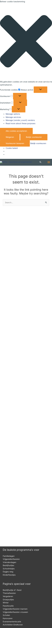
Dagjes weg (8, 572)
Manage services (13, 117)
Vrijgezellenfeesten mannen (15, 609)
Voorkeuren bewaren (15, 143)
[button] (26, 41)
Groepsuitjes (8, 599)
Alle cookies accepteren (16, 131)
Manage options (13, 114)
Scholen (6, 615)
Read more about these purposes (20, 123)
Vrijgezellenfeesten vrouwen (15, 612)
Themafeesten (9, 593)
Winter (6, 603)
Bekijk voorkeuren (34, 137)
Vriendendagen (9, 562)
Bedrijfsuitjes (8, 565)
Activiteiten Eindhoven (13, 625)
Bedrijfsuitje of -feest (12, 590)
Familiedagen (9, 556)
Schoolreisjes (9, 568)
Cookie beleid (12, 148)
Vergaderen (8, 596)
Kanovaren (7, 618)
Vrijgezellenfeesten (11, 559)
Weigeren (10, 137)
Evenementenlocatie (12, 621)
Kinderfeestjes (9, 575)
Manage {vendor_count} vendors (20, 120)
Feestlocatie (8, 606)
